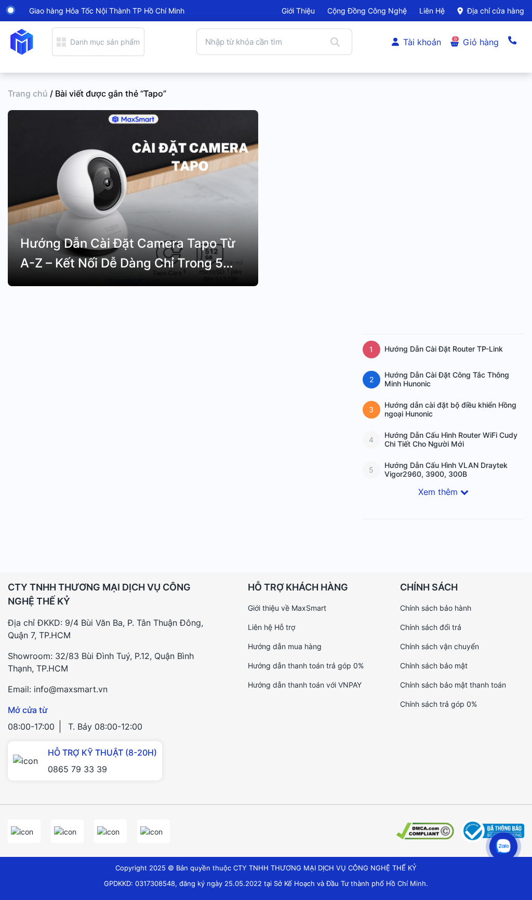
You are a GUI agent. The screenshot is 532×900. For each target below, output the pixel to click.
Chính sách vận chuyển (439, 646)
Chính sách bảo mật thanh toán (453, 684)
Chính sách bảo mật (434, 665)
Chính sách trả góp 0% (438, 704)
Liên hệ (432, 10)
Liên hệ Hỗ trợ (271, 627)
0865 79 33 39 (77, 769)
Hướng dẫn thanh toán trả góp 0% (306, 665)
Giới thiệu (298, 10)
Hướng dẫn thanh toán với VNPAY (305, 684)
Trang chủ (28, 93)
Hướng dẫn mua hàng (285, 646)
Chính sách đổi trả (430, 627)
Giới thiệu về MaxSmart (287, 607)
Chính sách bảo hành (435, 607)
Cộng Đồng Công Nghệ (367, 10)
